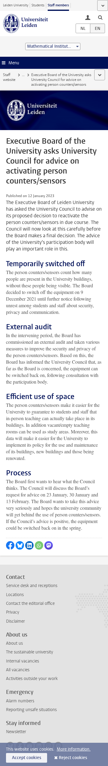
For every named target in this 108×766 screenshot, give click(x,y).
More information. (74, 749)
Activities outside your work (32, 678)
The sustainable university (29, 652)
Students (38, 5)
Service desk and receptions (31, 586)
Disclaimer (15, 621)
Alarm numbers (20, 701)
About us (14, 643)
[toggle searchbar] (100, 17)
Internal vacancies (22, 661)
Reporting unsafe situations (31, 710)
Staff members (58, 5)
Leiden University (15, 5)
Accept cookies (26, 758)
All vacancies (17, 670)
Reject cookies (73, 758)
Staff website (9, 77)
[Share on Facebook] (10, 545)
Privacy (12, 612)
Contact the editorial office (30, 603)
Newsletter (16, 732)
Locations (15, 595)
